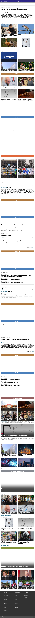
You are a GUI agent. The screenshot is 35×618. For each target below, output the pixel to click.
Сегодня (16, 599)
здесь (14, 439)
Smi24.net (2, 400)
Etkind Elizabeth (3, 342)
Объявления (16, 602)
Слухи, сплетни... (13, 393)
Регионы (16, 598)
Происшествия (6, 595)
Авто (4, 596)
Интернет (5, 598)
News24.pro (2, 23)
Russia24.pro (5, 611)
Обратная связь (26, 592)
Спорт (16, 596)
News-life (2, 158)
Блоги (1, 122)
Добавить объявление (25, 597)
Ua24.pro (5, 607)
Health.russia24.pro (4, 517)
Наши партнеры (17, 592)
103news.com (3, 494)
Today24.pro (2, 569)
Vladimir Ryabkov (4, 187)
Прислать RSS (26, 600)
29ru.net (2, 75)
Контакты (16, 607)
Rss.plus (2, 443)
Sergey (2, 12)
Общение (16, 604)
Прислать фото (26, 598)
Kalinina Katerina (4, 238)
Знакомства (16, 603)
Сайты (16, 595)
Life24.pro (5, 421)
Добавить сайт (26, 595)
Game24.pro (5, 610)
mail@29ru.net (17, 608)
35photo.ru (2, 10)
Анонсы (16, 600)
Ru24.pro (2, 51)
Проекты (5, 603)
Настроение (3, 7)
